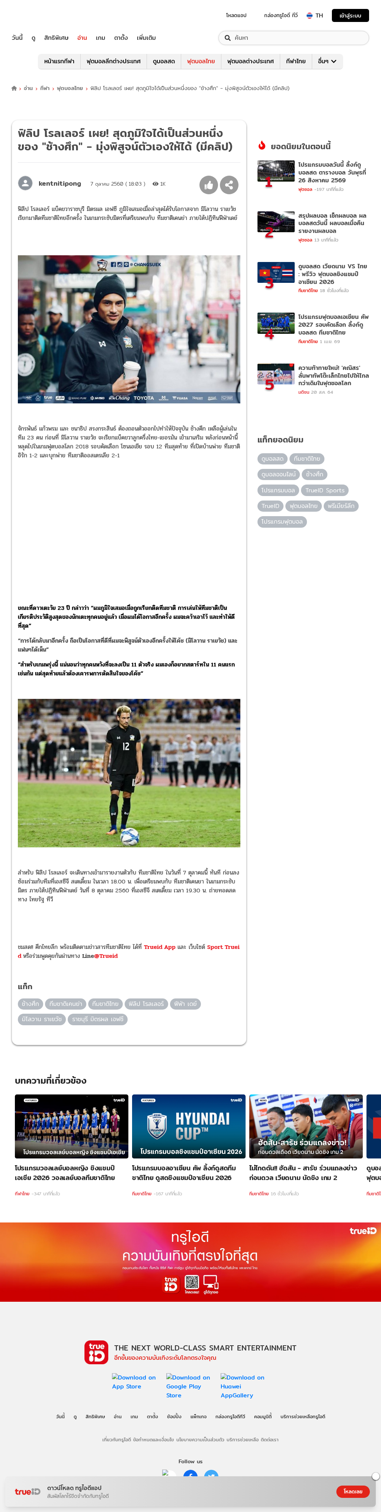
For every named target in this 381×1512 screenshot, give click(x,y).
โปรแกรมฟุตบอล (282, 521)
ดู (33, 37)
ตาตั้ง (121, 37)
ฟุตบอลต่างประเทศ (250, 61)
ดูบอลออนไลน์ (279, 474)
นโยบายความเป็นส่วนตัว (200, 1439)
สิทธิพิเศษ (56, 37)
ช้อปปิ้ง (174, 1416)
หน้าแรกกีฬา (59, 61)
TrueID (34, 15)
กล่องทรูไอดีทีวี (230, 1416)
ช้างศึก (30, 1003)
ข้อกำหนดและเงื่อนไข (153, 1439)
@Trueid (106, 955)
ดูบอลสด (164, 61)
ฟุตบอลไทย (201, 61)
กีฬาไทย (296, 61)
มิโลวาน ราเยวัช (42, 1019)
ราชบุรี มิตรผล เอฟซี (98, 1019)
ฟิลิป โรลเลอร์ (146, 1003)
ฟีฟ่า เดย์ (185, 1003)
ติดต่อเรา (270, 1439)
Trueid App (160, 947)
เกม (100, 37)
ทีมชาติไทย (105, 1003)
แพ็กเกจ (198, 1416)
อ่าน (82, 37)
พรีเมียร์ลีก (341, 506)
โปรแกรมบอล (278, 490)
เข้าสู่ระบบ (350, 15)
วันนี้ (17, 37)
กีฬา (44, 88)
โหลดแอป (236, 15)
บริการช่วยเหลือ (243, 1439)
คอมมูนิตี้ (263, 1416)
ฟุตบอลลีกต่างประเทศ (114, 61)
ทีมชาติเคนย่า (65, 1003)
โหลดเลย (353, 1491)
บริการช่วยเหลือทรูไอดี (303, 1416)
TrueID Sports (325, 490)
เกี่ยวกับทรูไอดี (116, 1439)
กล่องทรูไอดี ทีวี (281, 15)
